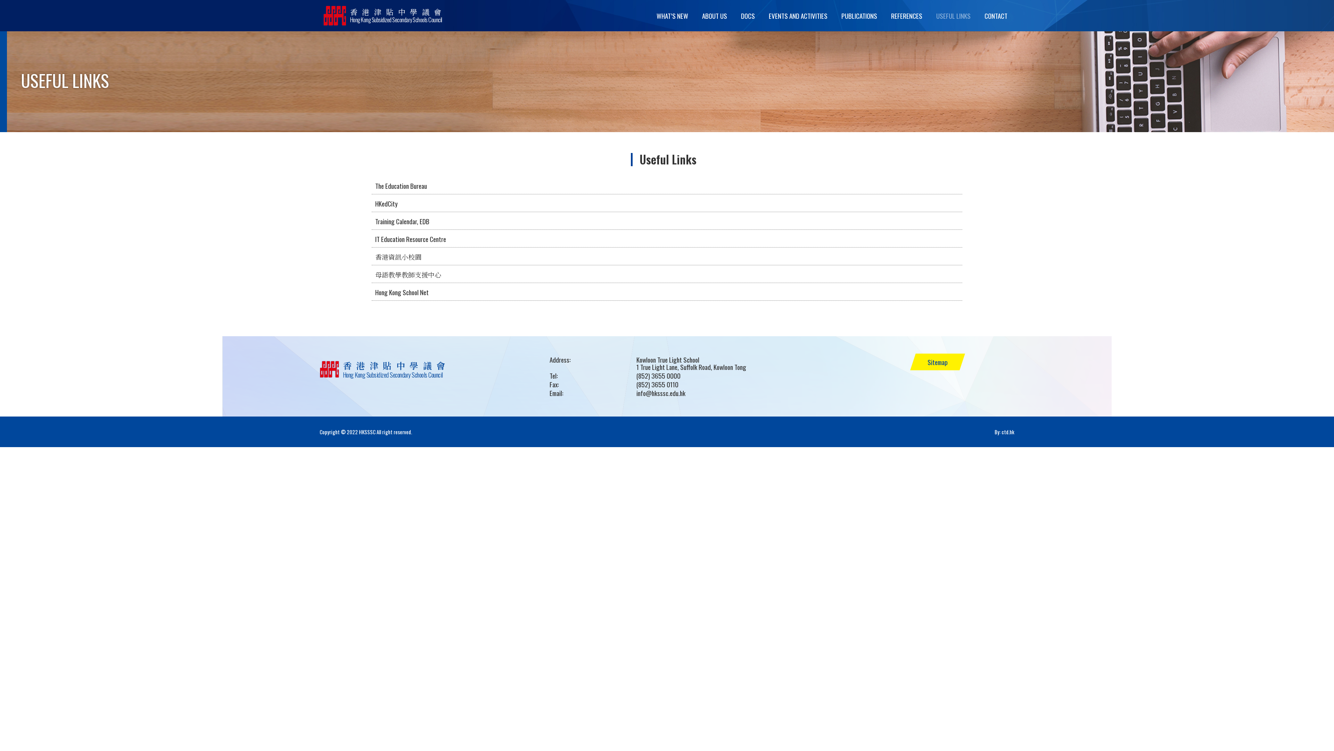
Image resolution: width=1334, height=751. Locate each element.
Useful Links (953, 16)
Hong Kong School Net (402, 292)
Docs (748, 16)
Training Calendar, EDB (402, 221)
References (906, 16)
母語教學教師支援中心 (408, 274)
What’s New (672, 16)
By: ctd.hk (1004, 432)
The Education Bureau (401, 186)
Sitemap (938, 362)
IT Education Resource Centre (410, 239)
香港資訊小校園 (398, 256)
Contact (996, 16)
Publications (859, 16)
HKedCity (386, 203)
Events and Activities (798, 16)
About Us (714, 16)
